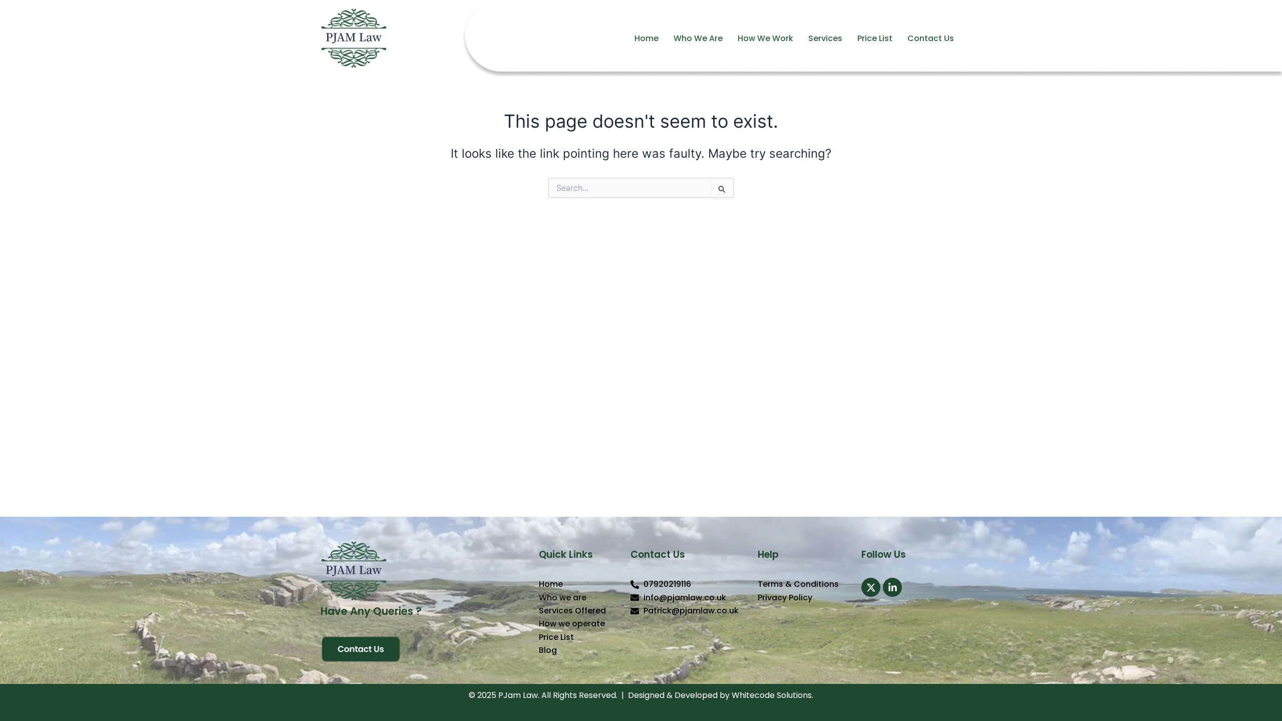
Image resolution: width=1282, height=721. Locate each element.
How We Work (765, 38)
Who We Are (698, 38)
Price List (874, 38)
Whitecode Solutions (772, 695)
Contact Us (930, 38)
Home (646, 38)
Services (825, 38)
